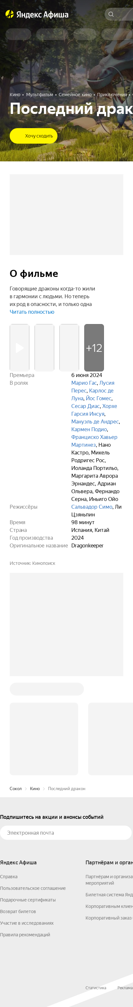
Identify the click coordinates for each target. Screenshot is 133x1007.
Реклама (125, 988)
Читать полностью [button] (32, 312)
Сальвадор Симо (91, 507)
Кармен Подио (89, 429)
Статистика (96, 988)
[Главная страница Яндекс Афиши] (9, 14)
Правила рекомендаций (25, 934)
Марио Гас (84, 383)
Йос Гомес (98, 398)
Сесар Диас (85, 406)
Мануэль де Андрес (95, 422)
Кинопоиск (43, 563)
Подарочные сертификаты (28, 899)
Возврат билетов (18, 911)
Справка (8, 876)
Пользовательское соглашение (33, 888)
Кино (35, 788)
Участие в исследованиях (27, 923)
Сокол (16, 788)
